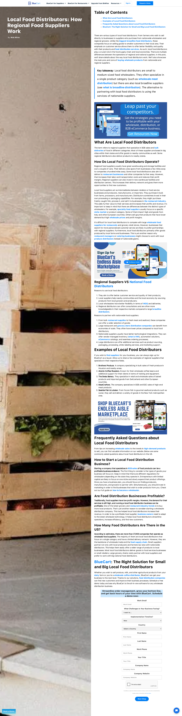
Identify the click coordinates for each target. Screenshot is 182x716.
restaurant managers (104, 236)
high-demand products (155, 448)
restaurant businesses (113, 174)
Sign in (128, 3)
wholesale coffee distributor (127, 575)
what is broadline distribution (121, 87)
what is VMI (133, 337)
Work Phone (142, 649)
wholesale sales (122, 448)
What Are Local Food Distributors (117, 18)
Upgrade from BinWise (100, 3)
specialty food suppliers (128, 209)
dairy (96, 575)
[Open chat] (176, 710)
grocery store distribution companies (134, 326)
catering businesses (126, 236)
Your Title (142, 657)
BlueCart (102, 562)
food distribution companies (152, 578)
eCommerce (104, 339)
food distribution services (127, 49)
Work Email (142, 601)
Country (141, 625)
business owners (145, 514)
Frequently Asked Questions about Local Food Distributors (129, 24)
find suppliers (112, 355)
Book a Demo (8, 711)
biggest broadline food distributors (135, 41)
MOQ (145, 303)
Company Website (142, 674)
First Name (142, 633)
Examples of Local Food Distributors (119, 21)
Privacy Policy (148, 693)
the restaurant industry (155, 201)
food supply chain (139, 542)
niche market (100, 212)
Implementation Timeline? (142, 617)
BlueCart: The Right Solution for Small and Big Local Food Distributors (134, 27)
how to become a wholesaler (126, 490)
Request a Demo (145, 3)
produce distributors (103, 239)
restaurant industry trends (142, 506)
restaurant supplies (117, 320)
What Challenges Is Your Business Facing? (142, 609)
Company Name (142, 665)
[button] (56, 3)
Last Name (141, 641)
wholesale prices (117, 217)
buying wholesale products (130, 60)
